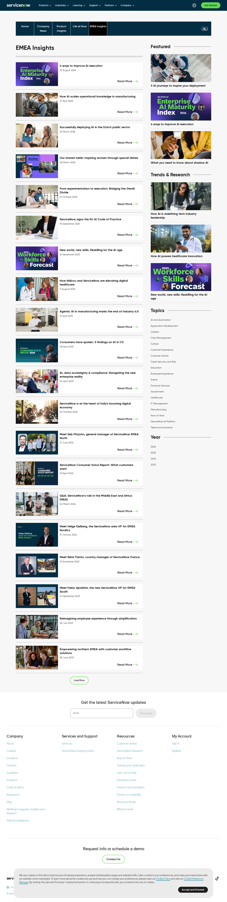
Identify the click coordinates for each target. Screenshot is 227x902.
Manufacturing (158, 409)
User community (126, 772)
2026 (153, 446)
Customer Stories (160, 355)
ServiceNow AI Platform (163, 421)
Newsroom (13, 794)
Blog (9, 802)
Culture (154, 343)
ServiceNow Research (130, 750)
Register (176, 750)
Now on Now (157, 415)
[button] (45, 5)
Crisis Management (161, 337)
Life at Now (80, 26)
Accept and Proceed (193, 889)
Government (157, 391)
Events (154, 379)
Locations (12, 758)
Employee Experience (162, 373)
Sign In (176, 743)
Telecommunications (162, 427)
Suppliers (12, 772)
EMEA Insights (98, 26)
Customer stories (127, 743)
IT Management (159, 403)
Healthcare (157, 397)
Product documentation (131, 787)
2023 (153, 464)
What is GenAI (125, 809)
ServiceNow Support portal (78, 750)
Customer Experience (162, 349)
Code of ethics (15, 787)
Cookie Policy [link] (163, 878)
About (10, 743)
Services (67, 743)
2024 (153, 458)
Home (25, 26)
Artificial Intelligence (18, 820)
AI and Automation (161, 320)
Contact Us (113, 859)
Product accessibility (129, 794)
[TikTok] (217, 878)
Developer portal (126, 780)
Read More (124, 81)
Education (156, 367)
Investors (12, 780)
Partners (11, 765)
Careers (155, 331)
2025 (153, 452)
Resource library (126, 802)
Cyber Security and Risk (163, 361)
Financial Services (160, 385)
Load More (79, 680)
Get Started (210, 5)
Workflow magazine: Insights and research (26, 811)
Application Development (164, 326)
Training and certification (131, 765)
